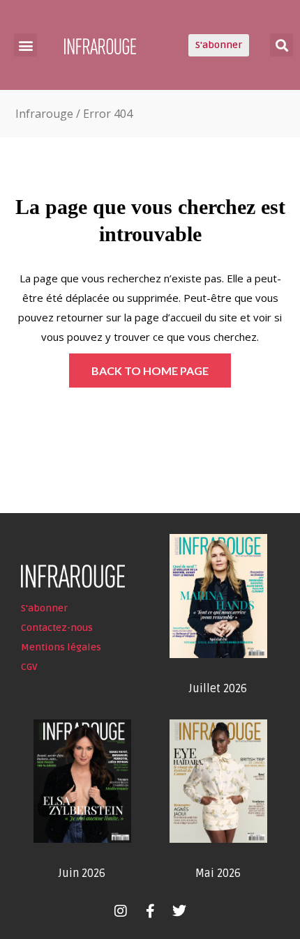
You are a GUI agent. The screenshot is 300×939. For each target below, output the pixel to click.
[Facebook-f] (150, 911)
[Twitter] (179, 911)
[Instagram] (121, 911)
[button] (25, 44)
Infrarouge (44, 113)
